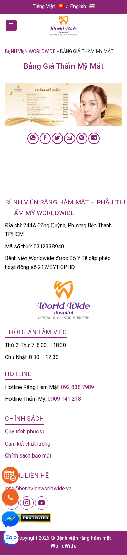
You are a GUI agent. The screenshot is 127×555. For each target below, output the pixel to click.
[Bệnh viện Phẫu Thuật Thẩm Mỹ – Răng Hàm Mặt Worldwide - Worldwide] (64, 25)
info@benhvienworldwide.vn (38, 488)
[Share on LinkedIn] (94, 138)
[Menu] (11, 25)
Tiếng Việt (44, 6)
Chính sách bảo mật (28, 455)
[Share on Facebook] (45, 138)
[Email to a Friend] (69, 138)
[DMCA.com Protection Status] (28, 517)
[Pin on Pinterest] (81, 138)
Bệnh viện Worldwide (30, 51)
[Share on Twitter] (57, 138)
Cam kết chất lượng (27, 444)
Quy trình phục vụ (25, 431)
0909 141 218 (64, 399)
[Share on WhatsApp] (33, 138)
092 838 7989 (77, 387)
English (78, 6)
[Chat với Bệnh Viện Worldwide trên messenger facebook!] (10, 519)
